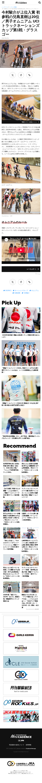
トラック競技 (13, 7)
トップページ (5, 7)
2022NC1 (8, 290)
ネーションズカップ (21, 290)
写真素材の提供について (16, 745)
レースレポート (31, 269)
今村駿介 (26, 293)
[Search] (39, 2)
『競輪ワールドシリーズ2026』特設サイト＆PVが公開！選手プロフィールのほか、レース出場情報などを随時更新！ (20, 370)
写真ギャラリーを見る (29, 122)
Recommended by (30, 609)
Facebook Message (31, 748)
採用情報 (28, 745)
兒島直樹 (17, 293)
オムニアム (35, 290)
